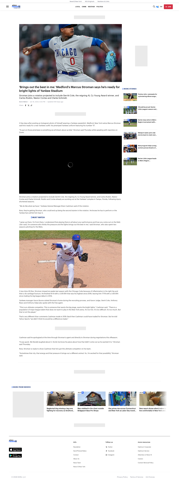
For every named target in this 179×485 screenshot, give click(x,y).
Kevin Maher (23, 102)
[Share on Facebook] (25, 105)
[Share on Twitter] (28, 105)
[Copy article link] (31, 105)
